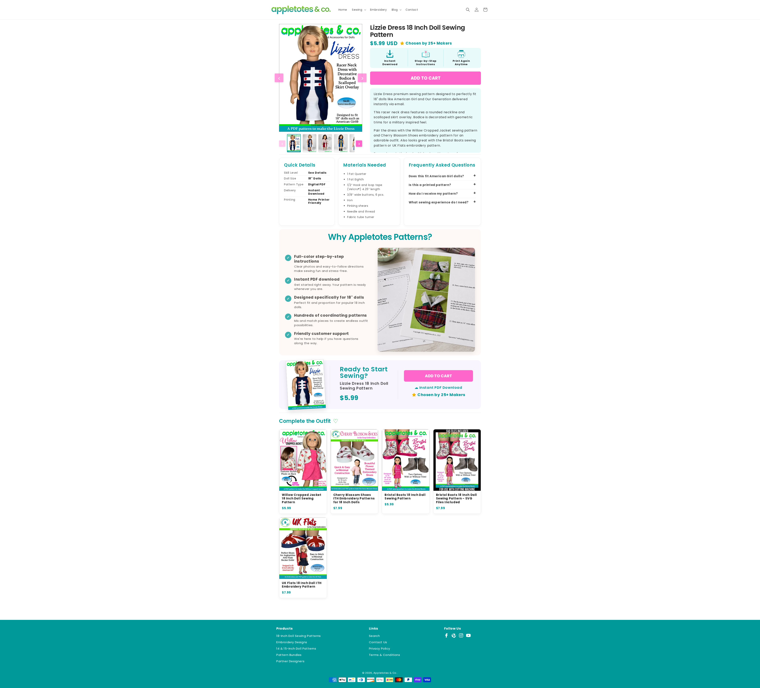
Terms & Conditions (384, 655)
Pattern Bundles (289, 655)
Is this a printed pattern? (430, 185)
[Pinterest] (453, 635)
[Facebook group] (446, 635)
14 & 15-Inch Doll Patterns (296, 648)
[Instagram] (461, 635)
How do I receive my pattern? (433, 194)
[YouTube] (468, 635)
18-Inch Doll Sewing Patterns (298, 636)
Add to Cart (426, 78)
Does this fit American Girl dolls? (436, 176)
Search (374, 636)
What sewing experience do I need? (439, 202)
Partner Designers (290, 661)
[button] (359, 10)
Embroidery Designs (291, 642)
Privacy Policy (379, 648)
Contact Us (378, 642)
